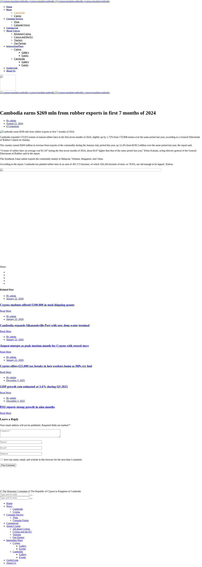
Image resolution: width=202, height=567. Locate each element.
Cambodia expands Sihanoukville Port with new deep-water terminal (44, 325)
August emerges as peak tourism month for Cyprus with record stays (44, 345)
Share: (3, 266)
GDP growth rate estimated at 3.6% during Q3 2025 (34, 386)
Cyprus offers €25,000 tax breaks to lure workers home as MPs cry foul (46, 366)
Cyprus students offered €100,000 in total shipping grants (37, 304)
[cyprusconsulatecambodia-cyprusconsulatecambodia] (55, 1)
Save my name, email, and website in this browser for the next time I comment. (43, 459)
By (11, 120)
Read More (5, 311)
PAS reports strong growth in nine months (27, 407)
